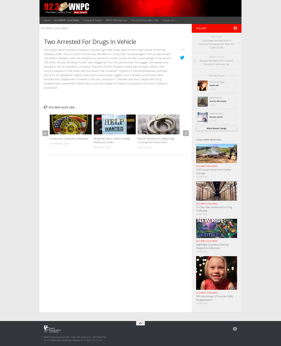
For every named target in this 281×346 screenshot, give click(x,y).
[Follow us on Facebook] (235, 28)
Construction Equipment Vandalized (69, 138)
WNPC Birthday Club (116, 20)
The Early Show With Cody (144, 20)
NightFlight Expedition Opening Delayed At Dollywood (212, 246)
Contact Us (168, 20)
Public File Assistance (81, 337)
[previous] (45, 133)
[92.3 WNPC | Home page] (67, 8)
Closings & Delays (92, 20)
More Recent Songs (216, 128)
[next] (186, 133)
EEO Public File (99, 337)
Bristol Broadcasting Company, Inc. (68, 340)
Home (47, 20)
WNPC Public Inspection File (56, 337)
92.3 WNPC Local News (66, 20)
